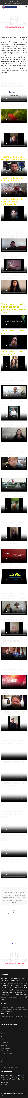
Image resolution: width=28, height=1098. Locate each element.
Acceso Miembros (5, 1048)
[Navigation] (26, 7)
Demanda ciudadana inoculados (9, 1067)
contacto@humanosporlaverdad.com (14, 3)
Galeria (3, 1061)
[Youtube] (17, 1)
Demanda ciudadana (6, 1064)
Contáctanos (4, 1050)
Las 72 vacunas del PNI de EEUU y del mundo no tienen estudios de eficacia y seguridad (13, 1018)
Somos (3, 1031)
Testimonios (4, 1045)
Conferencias (4, 1042)
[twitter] (12, 1)
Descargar (3, 1036)
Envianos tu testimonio (7, 1056)
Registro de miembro (6, 1053)
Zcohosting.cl (20, 1093)
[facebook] (10, 1)
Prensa (3, 1039)
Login (2, 1059)
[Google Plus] (15, 1)
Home (2, 1028)
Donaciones (4, 1034)
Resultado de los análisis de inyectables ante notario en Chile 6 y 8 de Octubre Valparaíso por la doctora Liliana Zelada (14, 1010)
